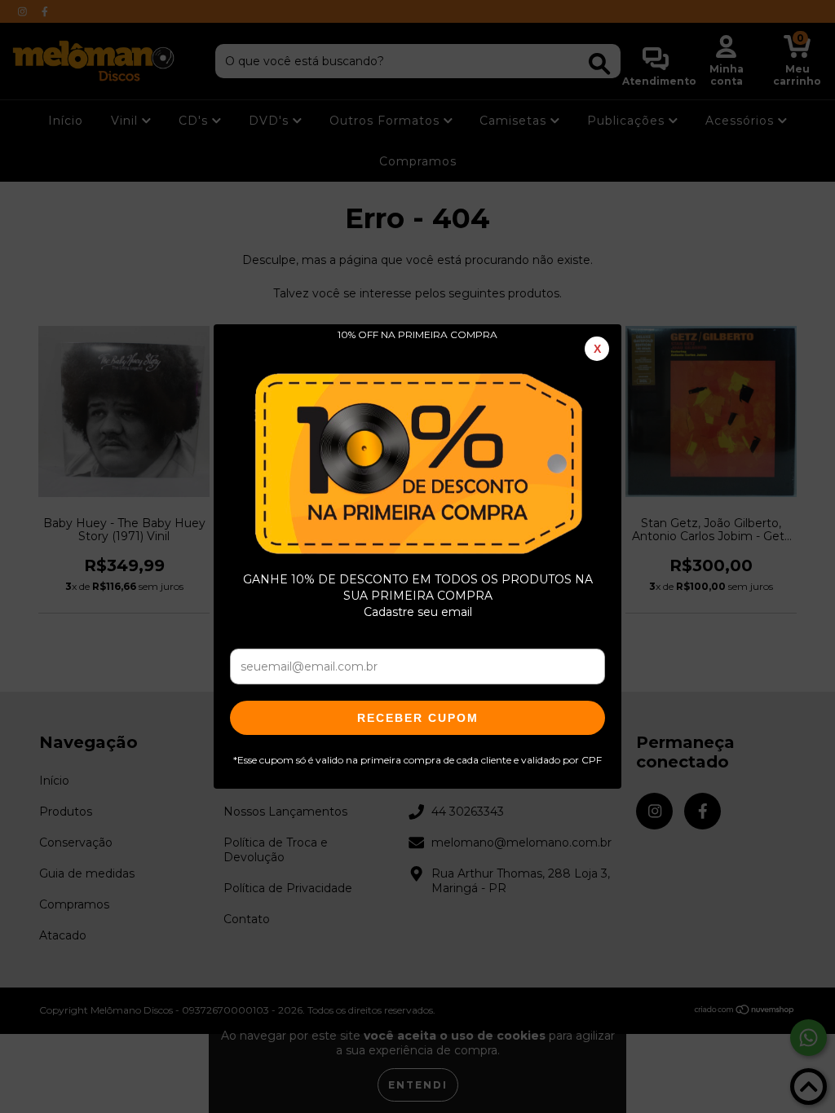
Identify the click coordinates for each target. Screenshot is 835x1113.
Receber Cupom (418, 717)
